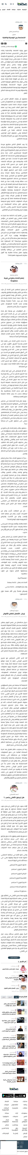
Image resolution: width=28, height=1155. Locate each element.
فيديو (3, 9)
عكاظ (24, 22)
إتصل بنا (15, 1133)
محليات (19, 9)
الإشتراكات (5, 1133)
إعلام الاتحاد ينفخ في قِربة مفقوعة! (12, 979)
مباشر (7, 1124)
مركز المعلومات (5, 1120)
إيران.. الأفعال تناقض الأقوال (11, 988)
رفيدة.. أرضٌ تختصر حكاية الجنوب (10, 969)
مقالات (25, 1108)
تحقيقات (15, 1116)
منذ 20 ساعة (15, 981)
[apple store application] (20, 1096)
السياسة (13, 1010)
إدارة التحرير (5, 1128)
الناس (13, 1078)
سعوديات (24, 1113)
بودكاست (15, 1124)
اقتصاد (8, 9)
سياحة (7, 1113)
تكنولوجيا (6, 1116)
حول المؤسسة (15, 1129)
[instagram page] (18, 1142)
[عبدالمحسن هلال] (14, 27)
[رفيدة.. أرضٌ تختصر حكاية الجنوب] (23, 969)
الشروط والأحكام (24, 1129)
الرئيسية (24, 9)
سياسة (13, 9)
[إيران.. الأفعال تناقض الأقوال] (23, 988)
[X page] (22, 1142)
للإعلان (25, 1133)
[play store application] (8, 1096)
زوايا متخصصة (15, 1120)
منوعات (13, 1002)
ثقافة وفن (12, 1027)
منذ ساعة (16, 972)
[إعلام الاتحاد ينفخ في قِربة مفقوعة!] (23, 978)
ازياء (16, 1113)
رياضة (25, 1104)
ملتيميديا (15, 1108)
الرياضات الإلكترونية (5, 1109)
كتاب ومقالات (18, 22)
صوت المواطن (24, 1120)
